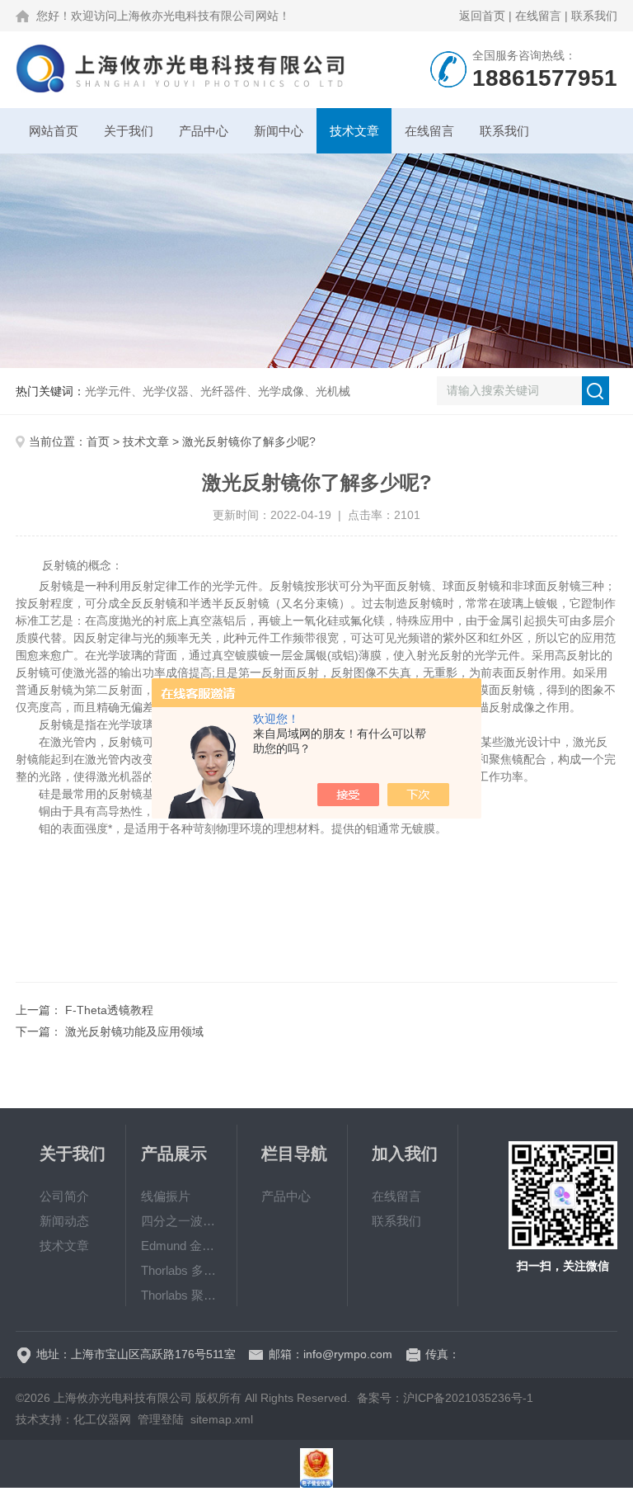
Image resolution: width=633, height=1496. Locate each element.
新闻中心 (278, 131)
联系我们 (594, 15)
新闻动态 (64, 1221)
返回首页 (482, 15)
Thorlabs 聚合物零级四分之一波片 (181, 1295)
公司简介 (64, 1196)
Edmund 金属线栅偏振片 (181, 1246)
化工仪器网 (102, 1419)
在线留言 (538, 15)
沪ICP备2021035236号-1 (468, 1397)
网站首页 (53, 131)
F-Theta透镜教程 (109, 1010)
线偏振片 (165, 1196)
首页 (98, 441)
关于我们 (128, 131)
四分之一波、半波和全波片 (181, 1221)
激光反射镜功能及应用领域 (134, 1031)
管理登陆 (161, 1419)
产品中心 (203, 131)
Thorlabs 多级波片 (181, 1270)
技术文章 (354, 131)
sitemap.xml (221, 1419)
